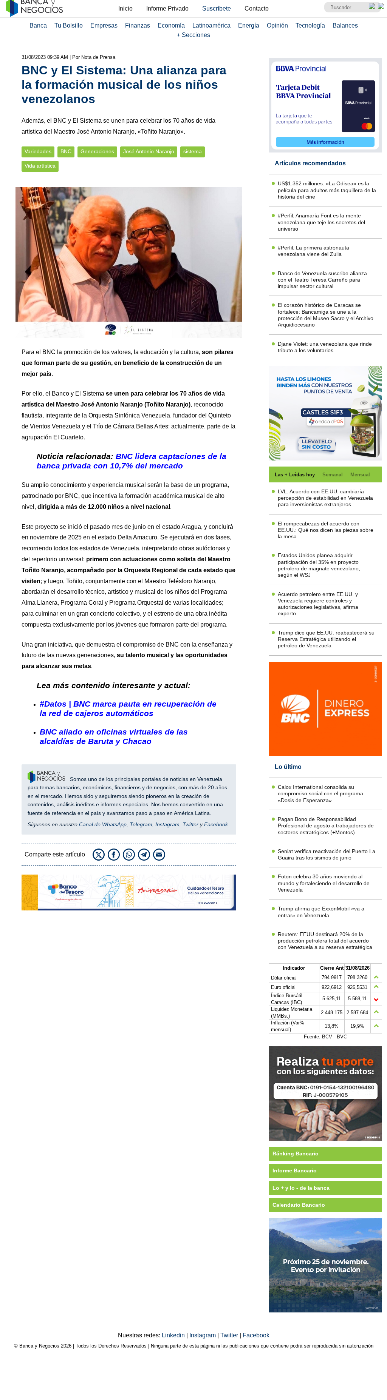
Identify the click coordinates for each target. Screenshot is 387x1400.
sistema (192, 151)
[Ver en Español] (381, 6)
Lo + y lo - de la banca (301, 1188)
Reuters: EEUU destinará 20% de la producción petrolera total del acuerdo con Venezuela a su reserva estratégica (325, 940)
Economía (171, 25)
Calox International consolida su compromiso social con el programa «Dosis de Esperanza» (320, 793)
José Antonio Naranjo (148, 151)
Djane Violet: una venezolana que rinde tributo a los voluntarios (325, 347)
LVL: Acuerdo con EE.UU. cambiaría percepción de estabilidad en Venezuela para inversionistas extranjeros (325, 498)
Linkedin (174, 1335)
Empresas (104, 25)
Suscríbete (216, 8)
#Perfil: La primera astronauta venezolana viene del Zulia (313, 251)
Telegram (141, 824)
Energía (248, 25)
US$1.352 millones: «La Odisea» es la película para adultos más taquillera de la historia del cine (327, 190)
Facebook (216, 824)
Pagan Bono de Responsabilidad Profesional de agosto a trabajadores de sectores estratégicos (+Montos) (326, 825)
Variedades (38, 151)
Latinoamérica (211, 25)
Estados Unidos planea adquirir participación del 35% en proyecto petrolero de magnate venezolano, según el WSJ (319, 565)
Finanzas (137, 25)
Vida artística (40, 166)
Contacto (257, 8)
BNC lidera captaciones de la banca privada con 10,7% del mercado (131, 461)
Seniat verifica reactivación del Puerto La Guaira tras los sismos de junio (326, 854)
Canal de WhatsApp (103, 824)
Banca (38, 25)
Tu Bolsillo (68, 25)
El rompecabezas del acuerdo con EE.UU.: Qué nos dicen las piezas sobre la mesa (325, 530)
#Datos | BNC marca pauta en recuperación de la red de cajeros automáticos (128, 708)
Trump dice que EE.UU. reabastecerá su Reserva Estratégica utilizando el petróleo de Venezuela (326, 639)
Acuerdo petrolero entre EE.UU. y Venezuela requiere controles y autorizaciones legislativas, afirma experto (318, 604)
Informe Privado (167, 8)
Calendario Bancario (298, 1205)
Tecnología (310, 25)
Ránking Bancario (295, 1153)
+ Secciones (193, 35)
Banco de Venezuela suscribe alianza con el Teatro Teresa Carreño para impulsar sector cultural (322, 280)
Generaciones (97, 151)
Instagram (167, 824)
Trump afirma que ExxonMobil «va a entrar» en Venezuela (321, 912)
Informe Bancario (294, 1170)
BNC (65, 151)
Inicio (125, 8)
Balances (345, 25)
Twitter (190, 824)
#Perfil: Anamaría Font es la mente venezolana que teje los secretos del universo (321, 222)
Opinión (277, 25)
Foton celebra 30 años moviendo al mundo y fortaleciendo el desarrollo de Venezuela (324, 883)
